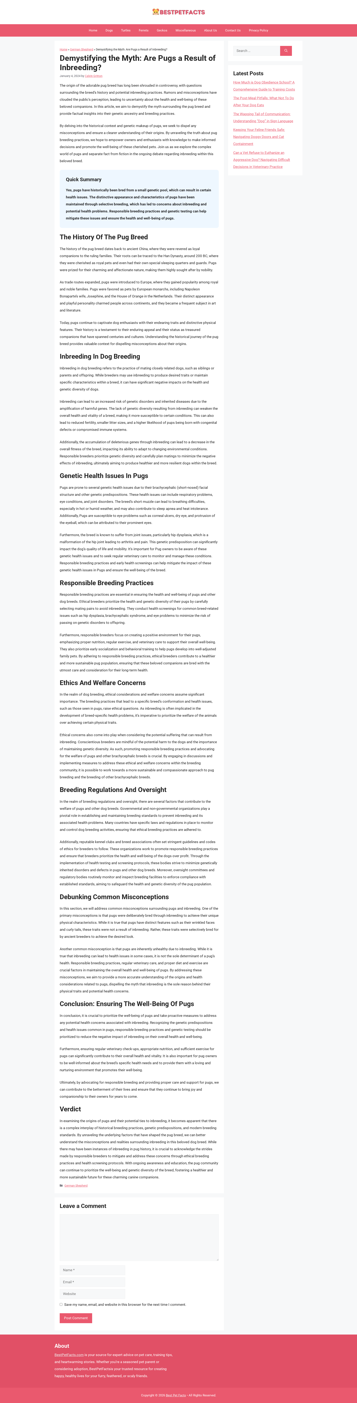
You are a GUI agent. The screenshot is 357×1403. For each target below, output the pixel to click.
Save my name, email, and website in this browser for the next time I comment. (125, 1304)
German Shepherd (81, 49)
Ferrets (144, 30)
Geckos (162, 30)
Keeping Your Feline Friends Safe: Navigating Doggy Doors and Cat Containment (259, 137)
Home (93, 30)
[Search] (286, 51)
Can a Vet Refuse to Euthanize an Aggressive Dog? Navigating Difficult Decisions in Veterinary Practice (261, 160)
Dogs (109, 30)
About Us (210, 30)
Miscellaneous (186, 30)
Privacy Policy (258, 30)
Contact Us (233, 30)
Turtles (126, 30)
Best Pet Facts (176, 1395)
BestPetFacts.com (69, 1355)
